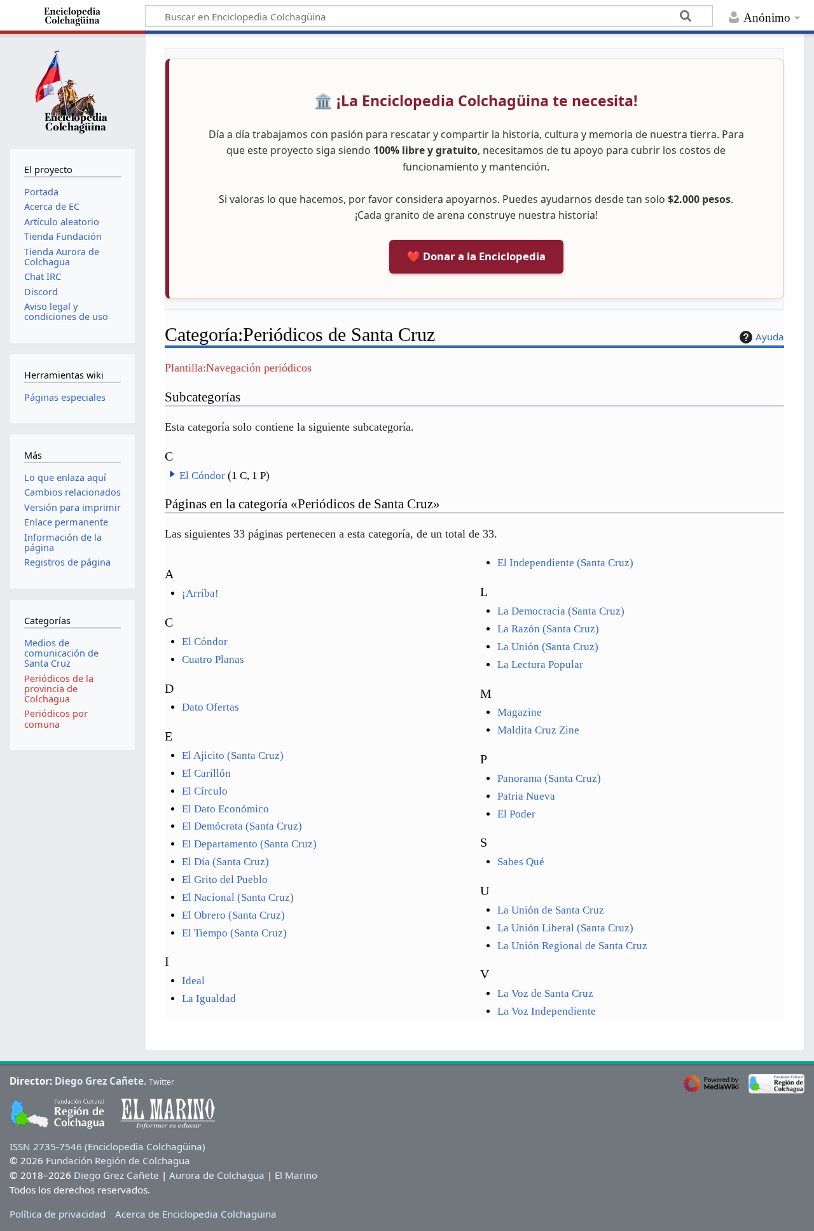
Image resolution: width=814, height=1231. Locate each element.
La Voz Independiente (546, 1011)
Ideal (193, 981)
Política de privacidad (58, 1213)
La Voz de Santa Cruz (545, 993)
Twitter (161, 1081)
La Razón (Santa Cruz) (548, 629)
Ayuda (769, 336)
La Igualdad (209, 998)
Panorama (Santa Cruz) (549, 778)
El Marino (296, 1175)
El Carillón (206, 773)
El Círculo (205, 791)
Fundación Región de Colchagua (118, 1160)
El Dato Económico (225, 809)
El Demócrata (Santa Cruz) (242, 826)
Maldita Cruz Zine (538, 730)
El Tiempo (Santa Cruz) (234, 933)
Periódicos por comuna (56, 718)
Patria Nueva (526, 796)
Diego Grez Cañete (99, 1081)
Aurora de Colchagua (217, 1175)
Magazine (519, 712)
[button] (172, 473)
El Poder (516, 814)
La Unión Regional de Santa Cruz (572, 946)
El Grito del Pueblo (225, 879)
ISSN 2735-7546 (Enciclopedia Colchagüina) (107, 1146)
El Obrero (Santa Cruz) (233, 915)
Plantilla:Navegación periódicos (238, 367)
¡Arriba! (200, 593)
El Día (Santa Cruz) (225, 862)
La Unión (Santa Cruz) (547, 647)
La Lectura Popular (540, 664)
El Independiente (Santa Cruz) (565, 563)
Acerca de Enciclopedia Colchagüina (196, 1213)
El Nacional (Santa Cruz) (238, 897)
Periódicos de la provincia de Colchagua (58, 688)
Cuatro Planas (213, 659)
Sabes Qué (520, 862)
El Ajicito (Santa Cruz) (233, 755)
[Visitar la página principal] (72, 90)
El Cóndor (202, 475)
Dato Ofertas (210, 707)
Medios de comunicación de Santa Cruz (61, 653)
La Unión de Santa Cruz (550, 910)
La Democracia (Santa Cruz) (560, 611)
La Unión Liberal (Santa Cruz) (565, 928)
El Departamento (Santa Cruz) (249, 844)
